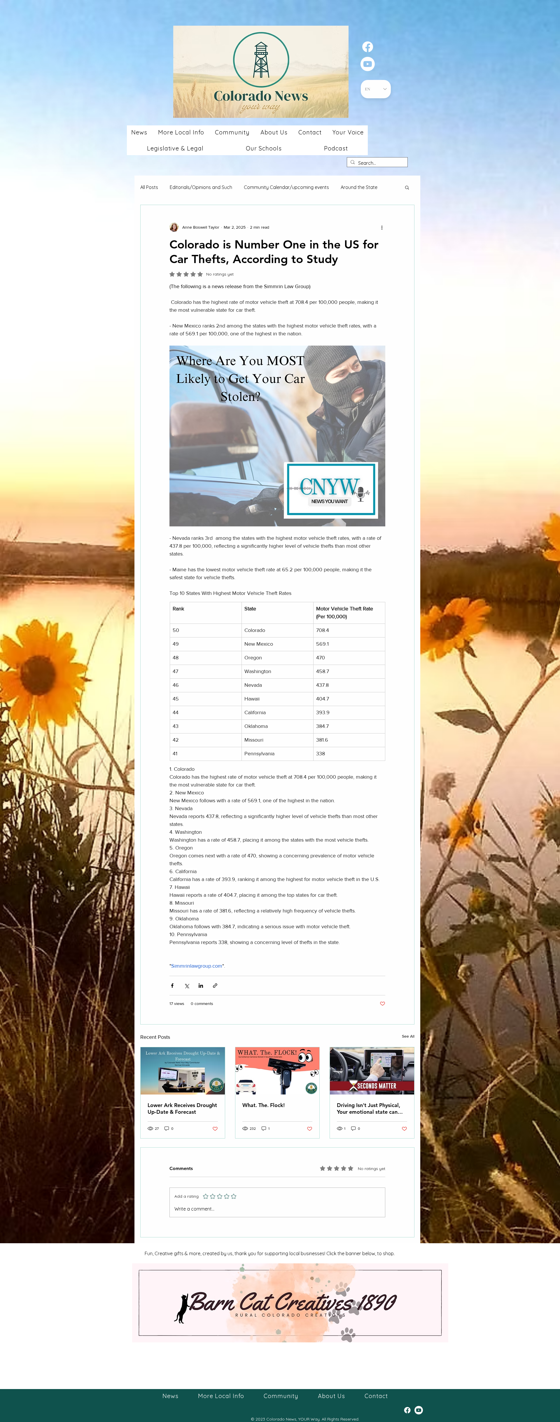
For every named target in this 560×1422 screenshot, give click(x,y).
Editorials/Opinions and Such (201, 187)
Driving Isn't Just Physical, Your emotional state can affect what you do (368, 1108)
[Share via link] (215, 985)
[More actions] (381, 227)
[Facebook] (367, 47)
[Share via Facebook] (172, 985)
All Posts (149, 187)
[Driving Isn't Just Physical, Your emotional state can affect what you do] (372, 1070)
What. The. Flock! (263, 1105)
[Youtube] (367, 64)
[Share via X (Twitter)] (186, 985)
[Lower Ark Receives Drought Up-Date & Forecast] (183, 1070)
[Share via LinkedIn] (201, 985)
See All (408, 1036)
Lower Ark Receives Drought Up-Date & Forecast (182, 1108)
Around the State (359, 187)
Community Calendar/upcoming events (286, 187)
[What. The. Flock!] (277, 1070)
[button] (139, 132)
